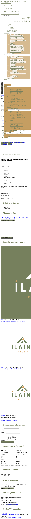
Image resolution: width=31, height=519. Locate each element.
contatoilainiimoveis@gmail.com (9, 420)
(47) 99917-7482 (8, 8)
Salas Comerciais (14, 72)
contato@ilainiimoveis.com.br (11, 11)
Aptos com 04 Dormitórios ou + (18, 40)
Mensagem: (3, 440)
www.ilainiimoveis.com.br (14, 517)
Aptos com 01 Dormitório (16, 36)
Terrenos (9, 75)
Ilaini (2, 319)
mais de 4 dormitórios (15, 52)
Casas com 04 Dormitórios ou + (18, 69)
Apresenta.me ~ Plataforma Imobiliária (10, 514)
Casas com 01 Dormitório (16, 46)
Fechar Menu (10, 53)
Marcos (2, 367)
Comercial (12, 41)
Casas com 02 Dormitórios (17, 47)
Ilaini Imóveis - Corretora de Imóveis (10, 14)
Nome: (2, 429)
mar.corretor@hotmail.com (7, 369)
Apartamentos (10, 56)
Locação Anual (11, 34)
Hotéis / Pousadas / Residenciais (18, 73)
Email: (2, 431)
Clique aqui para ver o (7, 220)
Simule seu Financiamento (7, 488)
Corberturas (13, 63)
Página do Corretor (21, 321)
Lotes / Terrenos (14, 76)
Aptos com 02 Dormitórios (17, 37)
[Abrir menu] (1, 82)
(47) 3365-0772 (8, 5)
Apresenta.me (4, 513)
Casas (11, 43)
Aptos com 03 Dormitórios (17, 38)
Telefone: (3, 432)
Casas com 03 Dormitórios (17, 49)
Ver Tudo (17, 34)
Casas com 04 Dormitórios (17, 50)
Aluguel (3, 415)
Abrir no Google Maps (12, 504)
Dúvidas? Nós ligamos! (6, 237)
